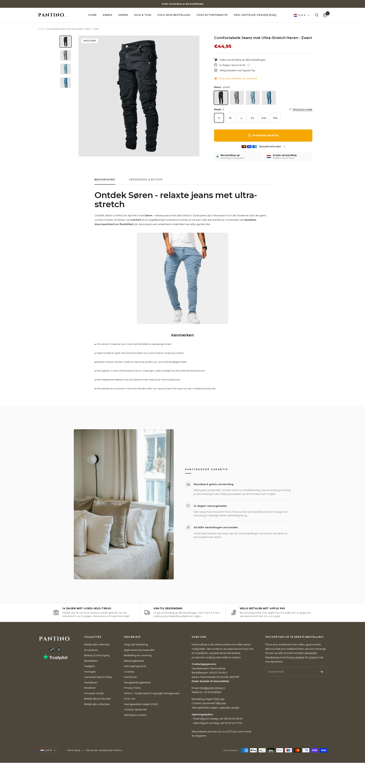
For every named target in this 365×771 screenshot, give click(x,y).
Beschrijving (104, 179)
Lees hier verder (229, 707)
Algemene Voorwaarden (139, 649)
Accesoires (91, 649)
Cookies (129, 671)
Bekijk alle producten (97, 698)
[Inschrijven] (321, 671)
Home (92, 14)
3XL (275, 117)
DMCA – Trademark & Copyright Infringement (152, 693)
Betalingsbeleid (134, 660)
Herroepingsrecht (135, 666)
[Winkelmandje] (325, 15)
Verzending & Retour (146, 179)
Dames (108, 14)
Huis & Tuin (142, 14)
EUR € (302, 15)
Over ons (129, 698)
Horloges (90, 671)
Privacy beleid (295, 657)
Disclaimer (130, 676)
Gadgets (89, 666)
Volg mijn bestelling (173, 14)
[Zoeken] (316, 15)
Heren (123, 14)
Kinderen (90, 687)
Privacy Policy (132, 687)
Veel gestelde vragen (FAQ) (255, 14)
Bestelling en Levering (138, 655)
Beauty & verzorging (97, 655)
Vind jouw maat (302, 109)
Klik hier (220, 698)
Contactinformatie (212, 14)
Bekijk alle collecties (97, 644)
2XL (264, 117)
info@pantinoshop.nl (212, 687)
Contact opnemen (135, 709)
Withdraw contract (135, 714)
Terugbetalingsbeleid (137, 682)
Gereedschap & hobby (98, 676)
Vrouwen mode (94, 693)
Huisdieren (91, 682)
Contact (313, 657)
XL (252, 117)
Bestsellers (91, 660)
